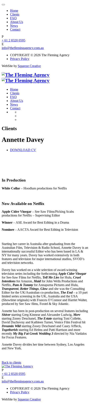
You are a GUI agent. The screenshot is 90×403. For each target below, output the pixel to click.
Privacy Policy (19, 59)
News (14, 25)
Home (14, 10)
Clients (14, 14)
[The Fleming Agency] (25, 77)
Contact (15, 29)
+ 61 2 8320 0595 (13, 40)
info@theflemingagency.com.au (23, 48)
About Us (16, 22)
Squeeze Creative (29, 66)
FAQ (13, 18)
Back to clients (11, 362)
